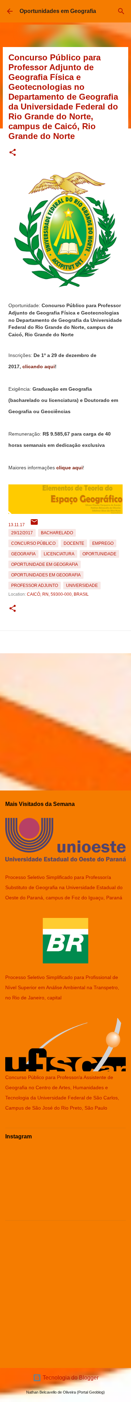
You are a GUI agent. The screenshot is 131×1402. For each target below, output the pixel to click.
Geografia (23, 553)
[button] (12, 153)
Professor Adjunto (34, 585)
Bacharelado (57, 532)
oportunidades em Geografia (46, 575)
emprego (103, 543)
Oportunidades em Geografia (58, 11)
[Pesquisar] (121, 11)
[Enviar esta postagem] (34, 524)
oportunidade (99, 553)
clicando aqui (38, 366)
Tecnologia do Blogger (70, 1378)
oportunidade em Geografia (44, 564)
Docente (74, 543)
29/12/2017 (22, 532)
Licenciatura (59, 553)
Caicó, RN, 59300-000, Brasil (58, 594)
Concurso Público (33, 543)
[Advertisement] (65, 719)
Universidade (82, 585)
